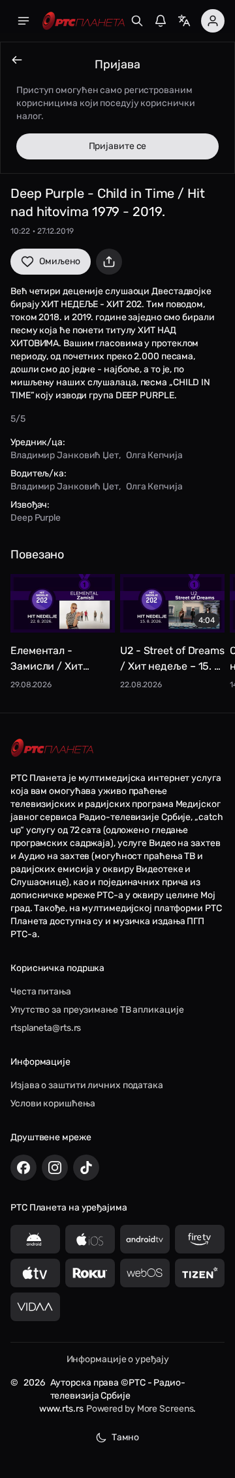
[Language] (184, 21)
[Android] (35, 1239)
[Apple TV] (35, 1273)
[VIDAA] (35, 1307)
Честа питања (40, 991)
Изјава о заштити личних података (86, 1085)
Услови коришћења (52, 1103)
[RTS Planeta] (83, 21)
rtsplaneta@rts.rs (45, 1027)
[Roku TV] (90, 1273)
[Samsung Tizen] (200, 1273)
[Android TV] (145, 1239)
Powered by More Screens (140, 1408)
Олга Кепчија (154, 455)
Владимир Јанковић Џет (64, 455)
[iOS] (90, 1239)
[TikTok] (86, 1168)
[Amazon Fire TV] (200, 1239)
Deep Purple (35, 517)
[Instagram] (55, 1168)
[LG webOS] (145, 1273)
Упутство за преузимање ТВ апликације (96, 1009)
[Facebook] (23, 1168)
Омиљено (59, 261)
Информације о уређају (118, 1359)
